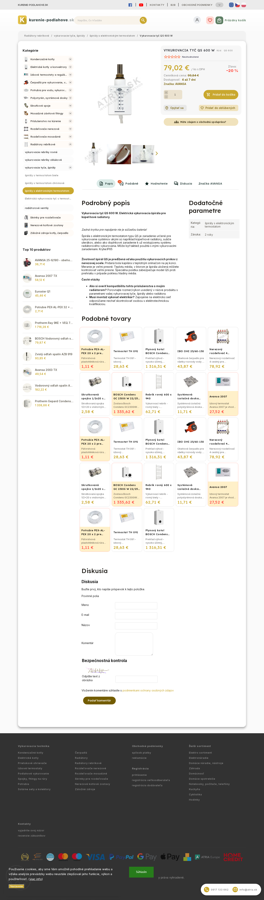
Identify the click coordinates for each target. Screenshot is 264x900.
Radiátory (81, 757)
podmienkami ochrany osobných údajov (148, 690)
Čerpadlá (81, 752)
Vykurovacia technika (33, 746)
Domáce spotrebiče (202, 778)
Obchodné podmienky (197, 4)
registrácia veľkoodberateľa (151, 780)
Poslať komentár (99, 700)
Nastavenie (16, 886)
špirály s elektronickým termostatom (219, 225)
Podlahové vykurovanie (33, 773)
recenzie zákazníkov (31, 835)
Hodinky (194, 799)
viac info (36, 879)
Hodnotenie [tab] (159, 183)
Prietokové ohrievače (32, 763)
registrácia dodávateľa (147, 785)
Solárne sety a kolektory (34, 789)
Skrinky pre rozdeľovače (91, 778)
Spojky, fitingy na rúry (32, 778)
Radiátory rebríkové (88, 763)
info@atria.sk (245, 889)
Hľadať (143, 20)
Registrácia (140, 768)
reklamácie (139, 757)
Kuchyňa (194, 789)
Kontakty (157, 4)
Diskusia (186, 183)
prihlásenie (139, 774)
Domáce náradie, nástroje (206, 763)
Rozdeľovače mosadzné (91, 773)
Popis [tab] (109, 183)
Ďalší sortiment (200, 746)
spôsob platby (141, 752)
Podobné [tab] (128, 182)
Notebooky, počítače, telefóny (209, 784)
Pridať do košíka (224, 94)
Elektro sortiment (200, 752)
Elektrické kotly (28, 757)
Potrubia (23, 784)
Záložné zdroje (85, 789)
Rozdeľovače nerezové (90, 768)
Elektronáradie (199, 757)
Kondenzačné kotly (30, 752)
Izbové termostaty (30, 768)
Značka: (175, 84)
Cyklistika (195, 794)
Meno (85, 605)
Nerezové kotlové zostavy (92, 784)
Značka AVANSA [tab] (210, 183)
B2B (173, 4)
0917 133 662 (217, 889)
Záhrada (194, 768)
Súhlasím (141, 872)
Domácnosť (196, 773)
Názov (86, 625)
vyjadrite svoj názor (31, 830)
